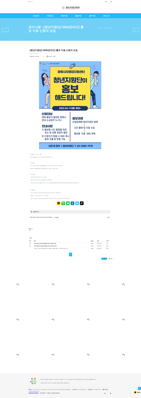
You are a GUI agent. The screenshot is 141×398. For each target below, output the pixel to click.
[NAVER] (68, 203)
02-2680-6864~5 (106, 1)
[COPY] (82, 203)
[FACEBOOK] (72, 203)
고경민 (92, 243)
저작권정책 (42, 393)
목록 (108, 217)
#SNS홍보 (49, 217)
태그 (111, 258)
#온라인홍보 (43, 217)
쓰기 (105, 258)
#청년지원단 (33, 217)
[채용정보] (135, 30)
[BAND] (63, 203)
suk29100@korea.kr (34, 391)
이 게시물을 (56, 217)
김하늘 (36, 53)
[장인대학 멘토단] (5, 30)
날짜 (98, 240)
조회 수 (107, 240)
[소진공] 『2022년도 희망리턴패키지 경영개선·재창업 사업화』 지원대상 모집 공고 (50, 248)
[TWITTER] (77, 203)
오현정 (92, 246)
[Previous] (67, 254)
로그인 (31, 1)
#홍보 (38, 217)
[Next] (73, 254)
